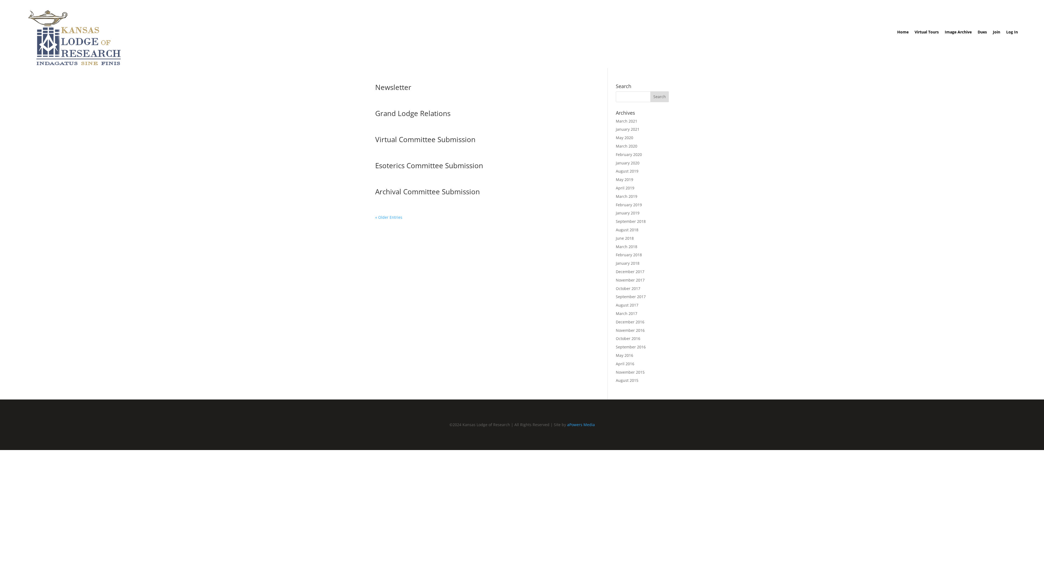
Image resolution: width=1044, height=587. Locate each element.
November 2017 (630, 280)
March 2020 (626, 146)
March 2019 (626, 196)
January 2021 (627, 129)
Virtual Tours (927, 32)
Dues (982, 32)
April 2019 (625, 188)
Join (996, 32)
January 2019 (627, 213)
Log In (1012, 32)
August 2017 (627, 305)
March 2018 (626, 246)
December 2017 (630, 271)
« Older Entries (388, 217)
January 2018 (627, 263)
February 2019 (629, 204)
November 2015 (630, 372)
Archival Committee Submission (427, 191)
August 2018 (627, 229)
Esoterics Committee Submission (429, 165)
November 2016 (630, 330)
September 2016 (631, 346)
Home (903, 32)
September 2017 (631, 296)
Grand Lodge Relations (412, 113)
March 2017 (626, 313)
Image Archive (958, 32)
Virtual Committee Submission (425, 139)
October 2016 (628, 338)
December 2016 (630, 321)
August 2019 (627, 171)
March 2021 (626, 121)
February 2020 (629, 154)
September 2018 (631, 221)
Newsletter (393, 87)
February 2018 (629, 254)
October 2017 (628, 288)
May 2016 (624, 355)
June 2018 (625, 238)
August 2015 (627, 380)
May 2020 (624, 137)
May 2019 (624, 179)
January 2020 (627, 163)
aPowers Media (581, 424)
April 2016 (625, 363)
